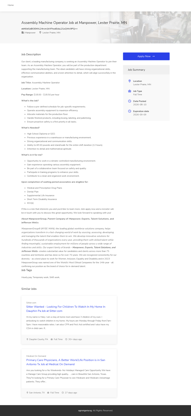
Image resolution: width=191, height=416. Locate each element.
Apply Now (144, 56)
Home (11, 5)
